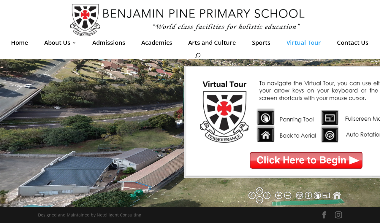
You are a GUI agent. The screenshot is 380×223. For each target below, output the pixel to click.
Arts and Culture (212, 44)
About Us (57, 44)
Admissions (108, 44)
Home (19, 44)
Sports (261, 44)
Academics (156, 44)
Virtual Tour (303, 44)
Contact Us (352, 44)
